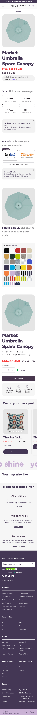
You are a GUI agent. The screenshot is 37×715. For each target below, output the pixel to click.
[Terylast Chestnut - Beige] (29, 250)
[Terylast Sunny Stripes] (17, 278)
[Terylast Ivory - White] (12, 250)
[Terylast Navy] (6, 267)
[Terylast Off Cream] (29, 256)
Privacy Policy (6, 696)
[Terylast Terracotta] (29, 267)
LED (3, 674)
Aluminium (5, 667)
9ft (2, 629)
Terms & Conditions (8, 693)
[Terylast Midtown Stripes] (12, 284)
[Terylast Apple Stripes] (12, 278)
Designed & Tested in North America (26, 697)
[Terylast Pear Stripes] (23, 278)
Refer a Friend (23, 654)
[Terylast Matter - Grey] (6, 261)
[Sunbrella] (27, 155)
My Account (23, 690)
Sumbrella (22, 667)
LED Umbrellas (6, 603)
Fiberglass (5, 670)
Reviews (4, 702)
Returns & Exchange (8, 645)
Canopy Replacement (26, 600)
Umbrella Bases (24, 593)
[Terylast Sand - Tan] (6, 256)
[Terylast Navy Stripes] (29, 273)
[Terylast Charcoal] (12, 261)
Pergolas (22, 606)
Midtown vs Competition (27, 702)
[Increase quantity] (12, 370)
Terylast (21, 670)
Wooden (4, 677)
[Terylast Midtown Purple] (12, 273)
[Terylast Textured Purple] (17, 273)
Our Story (5, 642)
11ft (20, 626)
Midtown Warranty (7, 654)
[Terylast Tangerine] (6, 273)
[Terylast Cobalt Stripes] (6, 284)
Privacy (26, 712)
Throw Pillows (23, 603)
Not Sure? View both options (18, 164)
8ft (2, 626)
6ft (2, 623)
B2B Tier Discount (25, 693)
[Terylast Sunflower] (23, 267)
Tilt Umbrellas (6, 597)
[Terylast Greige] (23, 256)
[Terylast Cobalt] (12, 267)
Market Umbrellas (7, 593)
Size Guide (22, 629)
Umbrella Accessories (26, 597)
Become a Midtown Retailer (25, 650)
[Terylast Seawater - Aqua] (17, 267)
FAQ (20, 645)
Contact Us (22, 642)
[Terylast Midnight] (29, 261)
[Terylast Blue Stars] (17, 284)
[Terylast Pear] (17, 256)
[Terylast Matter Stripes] (6, 278)
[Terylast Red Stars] (29, 278)
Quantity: (5, 365)
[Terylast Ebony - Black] (6, 250)
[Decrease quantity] (4, 370)
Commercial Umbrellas (9, 606)
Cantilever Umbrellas (8, 600)
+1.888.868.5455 (7, 580)
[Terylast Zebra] (23, 273)
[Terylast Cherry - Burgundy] (23, 250)
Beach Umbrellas (7, 610)
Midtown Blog (6, 690)
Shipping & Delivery (8, 649)
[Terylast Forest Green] (12, 256)
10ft (20, 623)
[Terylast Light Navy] (23, 261)
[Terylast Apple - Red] (17, 250)
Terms (32, 712)
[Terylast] (10, 155)
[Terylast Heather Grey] (17, 261)
